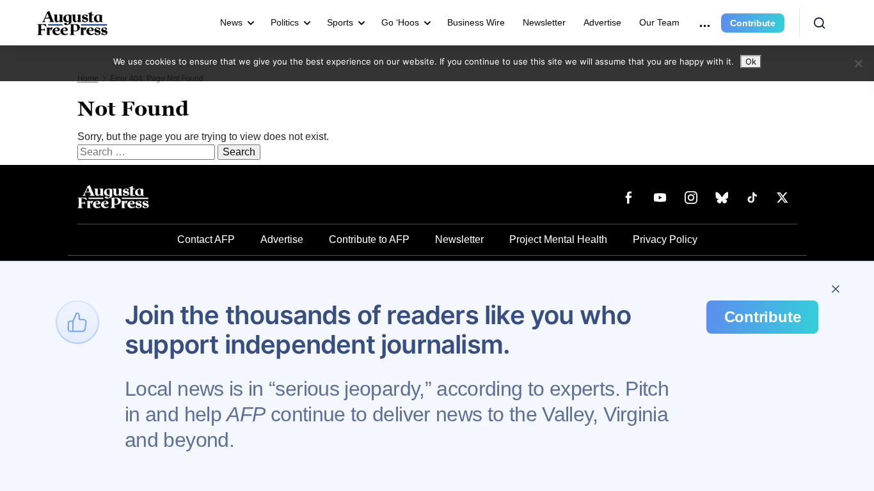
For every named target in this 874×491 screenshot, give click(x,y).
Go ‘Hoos (400, 22)
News (231, 22)
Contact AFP (206, 239)
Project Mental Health (558, 239)
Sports (340, 22)
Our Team (659, 22)
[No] (858, 63)
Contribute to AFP (369, 239)
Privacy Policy (665, 239)
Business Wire (476, 22)
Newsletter (544, 22)
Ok (750, 61)
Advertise (602, 22)
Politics (285, 22)
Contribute (752, 23)
